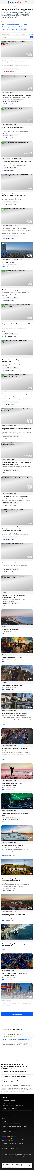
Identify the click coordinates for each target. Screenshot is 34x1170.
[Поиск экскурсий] (31, 37)
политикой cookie (15, 1167)
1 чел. (16, 34)
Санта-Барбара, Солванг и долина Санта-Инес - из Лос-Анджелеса (17, 429)
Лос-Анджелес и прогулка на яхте (12, 845)
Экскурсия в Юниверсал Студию (12, 657)
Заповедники (25, 27)
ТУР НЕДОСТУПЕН (8, 262)
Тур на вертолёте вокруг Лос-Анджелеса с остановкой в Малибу (15, 974)
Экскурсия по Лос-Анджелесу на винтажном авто (15, 814)
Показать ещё (17, 1014)
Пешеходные (7, 27)
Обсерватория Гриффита (9, 29)
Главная (3, 6)
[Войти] (26, 2)
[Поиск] (31, 2)
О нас (3, 1118)
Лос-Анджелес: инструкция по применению (15, 290)
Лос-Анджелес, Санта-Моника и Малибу (14, 228)
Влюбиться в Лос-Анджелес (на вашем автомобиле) (14, 62)
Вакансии (4, 1121)
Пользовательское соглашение (11, 1123)
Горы (16, 27)
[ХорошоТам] (14, 2)
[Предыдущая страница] (1, 1036)
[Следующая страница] (32, 1036)
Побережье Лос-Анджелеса (10, 629)
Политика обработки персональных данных (14, 1126)
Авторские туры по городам (10, 1103)
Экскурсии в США (11, 6)
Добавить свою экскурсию (9, 1108)
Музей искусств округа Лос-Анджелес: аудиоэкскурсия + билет (14, 596)
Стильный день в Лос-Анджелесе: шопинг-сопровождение (15, 360)
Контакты (6, 1145)
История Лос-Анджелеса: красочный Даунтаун (16, 161)
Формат (23, 34)
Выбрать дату (6, 34)
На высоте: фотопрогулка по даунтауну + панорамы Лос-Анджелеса (15, 395)
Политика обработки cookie (10, 1129)
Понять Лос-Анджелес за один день (13, 127)
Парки (25, 24)
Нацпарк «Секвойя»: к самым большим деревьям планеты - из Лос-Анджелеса (14, 195)
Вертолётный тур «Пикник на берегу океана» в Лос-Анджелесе (16, 945)
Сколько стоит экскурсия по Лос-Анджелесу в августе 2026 (18, 1080)
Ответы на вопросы (7, 1116)
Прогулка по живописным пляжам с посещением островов (13, 784)
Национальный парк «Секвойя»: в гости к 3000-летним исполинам (16, 325)
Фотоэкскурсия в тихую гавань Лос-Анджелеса (16, 95)
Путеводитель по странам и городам (12, 1105)
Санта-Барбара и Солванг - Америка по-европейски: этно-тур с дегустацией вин (14, 714)
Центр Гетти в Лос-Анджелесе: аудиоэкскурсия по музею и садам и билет (16, 463)
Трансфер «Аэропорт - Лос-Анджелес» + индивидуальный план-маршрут (14, 530)
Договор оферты (6, 1131)
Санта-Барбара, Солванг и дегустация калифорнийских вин (14, 915)
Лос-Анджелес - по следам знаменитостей (15, 748)
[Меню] (2, 2)
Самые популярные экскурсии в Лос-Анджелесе (16, 1072)
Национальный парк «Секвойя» (11, 24)
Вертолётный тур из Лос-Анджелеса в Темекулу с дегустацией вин (14, 880)
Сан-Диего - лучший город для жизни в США (15, 496)
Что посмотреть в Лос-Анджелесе (15, 1076)
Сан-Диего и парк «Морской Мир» (12, 685)
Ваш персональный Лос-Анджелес (13, 563)
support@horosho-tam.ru (11, 1148)
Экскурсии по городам (8, 1100)
